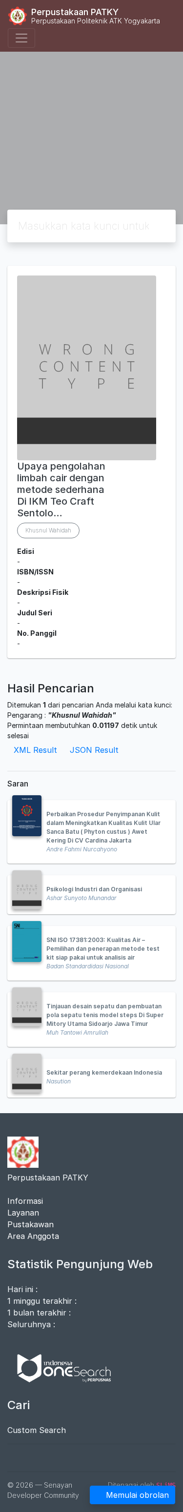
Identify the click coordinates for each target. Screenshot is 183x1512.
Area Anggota (33, 1236)
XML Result (35, 750)
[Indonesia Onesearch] (59, 1367)
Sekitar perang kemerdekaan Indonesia (104, 1072)
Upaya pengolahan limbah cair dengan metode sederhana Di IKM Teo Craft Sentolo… (61, 489)
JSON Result (94, 750)
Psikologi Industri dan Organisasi (94, 889)
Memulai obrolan (137, 1495)
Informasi (25, 1201)
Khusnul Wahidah (48, 530)
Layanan (23, 1212)
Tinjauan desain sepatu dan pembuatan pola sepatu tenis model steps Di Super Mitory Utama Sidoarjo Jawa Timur (104, 1014)
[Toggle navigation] (21, 38)
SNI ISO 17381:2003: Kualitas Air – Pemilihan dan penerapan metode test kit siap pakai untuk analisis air (103, 948)
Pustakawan (30, 1224)
